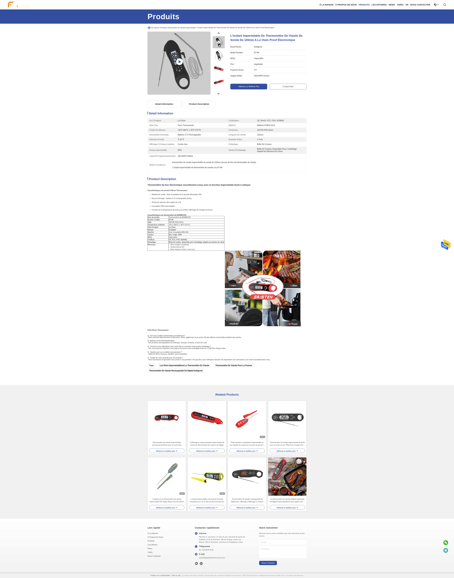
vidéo (400, 5)
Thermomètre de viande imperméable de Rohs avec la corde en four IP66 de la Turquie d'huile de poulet (287, 443)
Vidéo (150, 552)
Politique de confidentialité (160, 575)
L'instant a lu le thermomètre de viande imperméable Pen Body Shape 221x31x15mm (167, 500)
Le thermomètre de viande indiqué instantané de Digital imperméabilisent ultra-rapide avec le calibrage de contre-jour (287, 500)
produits (364, 5)
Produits (163, 28)
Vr (406, 5)
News (150, 548)
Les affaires (152, 545)
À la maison (326, 5)
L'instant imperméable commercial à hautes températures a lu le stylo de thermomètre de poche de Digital (207, 500)
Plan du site (176, 575)
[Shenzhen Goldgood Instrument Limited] (19, 4)
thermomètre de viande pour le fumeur (233, 365)
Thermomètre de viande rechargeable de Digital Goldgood (176, 371)
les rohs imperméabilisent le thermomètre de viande (184, 365)
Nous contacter (154, 556)
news (392, 5)
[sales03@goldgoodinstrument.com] (445, 550)
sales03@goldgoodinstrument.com (212, 558)
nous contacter (420, 5)
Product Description (199, 104)
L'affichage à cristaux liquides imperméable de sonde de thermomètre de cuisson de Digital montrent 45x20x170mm (207, 443)
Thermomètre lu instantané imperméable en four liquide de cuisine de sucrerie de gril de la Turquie (247, 443)
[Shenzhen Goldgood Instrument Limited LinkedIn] (201, 564)
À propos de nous (346, 5)
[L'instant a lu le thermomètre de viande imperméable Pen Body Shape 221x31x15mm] (167, 476)
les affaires (379, 5)
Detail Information (164, 104)
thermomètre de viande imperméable (181, 28)
